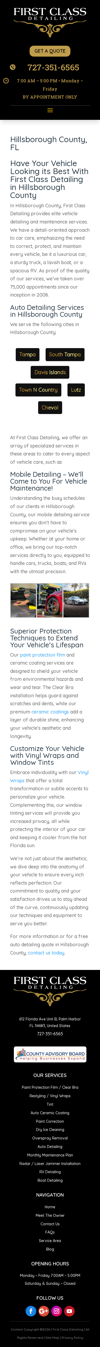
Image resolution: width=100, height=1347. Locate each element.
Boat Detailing (50, 1180)
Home (50, 1207)
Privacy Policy (72, 1338)
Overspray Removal (50, 1138)
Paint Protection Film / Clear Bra (50, 1087)
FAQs (50, 1232)
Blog (50, 1249)
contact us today (46, 953)
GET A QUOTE (50, 51)
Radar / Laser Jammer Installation (50, 1163)
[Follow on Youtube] (69, 1311)
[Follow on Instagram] (56, 1311)
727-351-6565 (53, 67)
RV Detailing (50, 1171)
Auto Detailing (50, 1146)
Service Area (50, 1240)
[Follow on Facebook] (31, 1311)
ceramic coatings (50, 712)
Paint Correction (50, 1121)
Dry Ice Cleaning (50, 1129)
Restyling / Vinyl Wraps (50, 1095)
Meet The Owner (50, 1215)
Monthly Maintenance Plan (50, 1155)
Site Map (52, 1338)
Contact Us (50, 1224)
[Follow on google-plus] (43, 1311)
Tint (50, 1104)
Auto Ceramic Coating (50, 1112)
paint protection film (42, 655)
